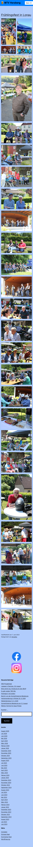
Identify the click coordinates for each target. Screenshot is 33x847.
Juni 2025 (4, 765)
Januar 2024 (5, 807)
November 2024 (6, 782)
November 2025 (6, 753)
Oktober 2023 (5, 814)
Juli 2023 (4, 822)
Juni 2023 (4, 824)
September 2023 (6, 817)
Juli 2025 (4, 763)
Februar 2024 (5, 804)
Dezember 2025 (6, 751)
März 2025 (4, 773)
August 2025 (5, 760)
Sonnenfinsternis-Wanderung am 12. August (14, 703)
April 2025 (4, 770)
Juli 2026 (4, 733)
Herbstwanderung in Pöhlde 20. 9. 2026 (13, 698)
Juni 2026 (4, 736)
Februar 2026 (5, 746)
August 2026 (5, 731)
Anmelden (4, 832)
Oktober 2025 (5, 755)
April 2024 (4, 799)
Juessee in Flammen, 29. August (11, 686)
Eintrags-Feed (5, 834)
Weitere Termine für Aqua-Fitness (11, 706)
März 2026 (4, 743)
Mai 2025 (4, 768)
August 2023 (5, 819)
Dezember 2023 (6, 809)
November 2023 (6, 812)
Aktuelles (14, 637)
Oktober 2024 (5, 785)
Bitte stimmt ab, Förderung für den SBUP (13, 689)
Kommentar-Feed (6, 837)
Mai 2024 (4, 797)
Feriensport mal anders (8, 693)
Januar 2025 (5, 777)
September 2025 (6, 758)
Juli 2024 (4, 792)
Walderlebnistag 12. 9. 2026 (9, 701)
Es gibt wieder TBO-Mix (8, 691)
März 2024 (4, 802)
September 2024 (6, 787)
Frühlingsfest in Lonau (16, 15)
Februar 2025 (5, 775)
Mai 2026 (4, 738)
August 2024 (5, 790)
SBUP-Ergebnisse (6, 684)
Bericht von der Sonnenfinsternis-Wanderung (14, 696)
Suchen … (4, 710)
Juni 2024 (4, 795)
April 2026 (4, 741)
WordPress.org (5, 839)
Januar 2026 (5, 748)
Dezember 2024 (6, 780)
